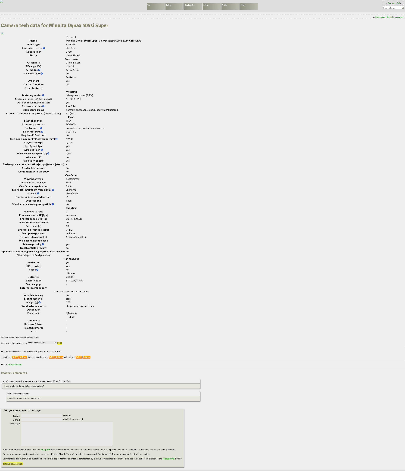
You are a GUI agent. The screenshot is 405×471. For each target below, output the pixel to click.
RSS (16, 357)
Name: (16, 415)
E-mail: (16, 419)
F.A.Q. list (45, 449)
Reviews (205, 5)
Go (59, 343)
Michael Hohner (15, 364)
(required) (67, 415)
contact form (168, 458)
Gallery (168, 5)
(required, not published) (73, 419)
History (243, 5)
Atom (24, 357)
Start (148, 5)
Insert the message (13, 464)
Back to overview (395, 17)
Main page (380, 17)
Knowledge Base (190, 5)
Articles (224, 5)
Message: (15, 423)
